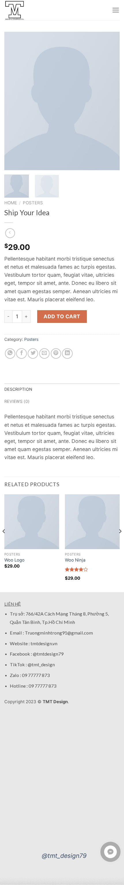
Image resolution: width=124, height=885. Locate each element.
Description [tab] (18, 389)
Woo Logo (14, 560)
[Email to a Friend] (44, 353)
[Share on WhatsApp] (10, 353)
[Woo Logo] (31, 521)
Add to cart (62, 316)
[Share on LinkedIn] (67, 353)
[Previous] (14, 101)
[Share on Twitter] (33, 353)
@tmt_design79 (64, 855)
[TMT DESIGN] (15, 10)
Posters (33, 202)
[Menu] (116, 10)
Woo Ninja (75, 560)
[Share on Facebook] (21, 353)
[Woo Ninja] (92, 521)
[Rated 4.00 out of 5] (76, 569)
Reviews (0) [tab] (16, 401)
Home (10, 202)
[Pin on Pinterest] (56, 353)
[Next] (110, 101)
